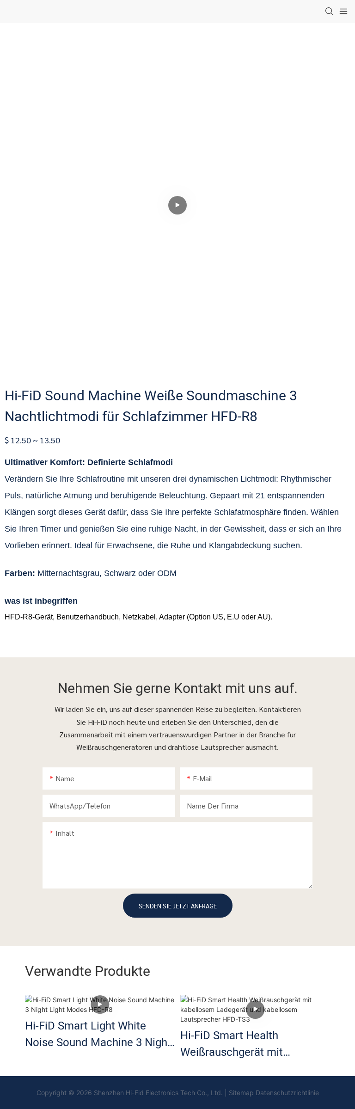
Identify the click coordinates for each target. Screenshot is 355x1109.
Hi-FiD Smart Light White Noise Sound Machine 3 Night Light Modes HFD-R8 (98, 1034)
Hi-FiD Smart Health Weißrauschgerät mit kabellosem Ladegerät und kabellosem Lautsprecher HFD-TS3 (245, 1044)
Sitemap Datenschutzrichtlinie (274, 1093)
